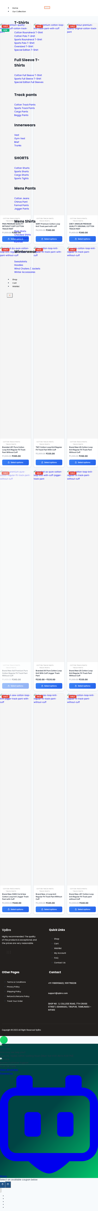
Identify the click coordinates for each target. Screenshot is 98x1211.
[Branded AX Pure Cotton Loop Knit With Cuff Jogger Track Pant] (49, 479)
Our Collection (19, 11)
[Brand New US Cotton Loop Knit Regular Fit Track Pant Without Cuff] (82, 255)
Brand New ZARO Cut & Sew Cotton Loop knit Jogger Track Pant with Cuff (15, 896)
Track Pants (77, 221)
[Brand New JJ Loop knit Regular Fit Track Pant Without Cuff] (49, 702)
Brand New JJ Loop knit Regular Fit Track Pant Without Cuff (49, 896)
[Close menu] (0, 1190)
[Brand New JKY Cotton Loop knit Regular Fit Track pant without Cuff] (82, 702)
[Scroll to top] (2, 1185)
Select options (84, 239)
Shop (14, 279)
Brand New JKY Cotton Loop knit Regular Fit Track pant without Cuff (81, 896)
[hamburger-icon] (47, 7)
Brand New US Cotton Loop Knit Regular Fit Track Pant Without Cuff (81, 449)
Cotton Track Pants (78, 218)
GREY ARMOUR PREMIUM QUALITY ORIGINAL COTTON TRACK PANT (81, 226)
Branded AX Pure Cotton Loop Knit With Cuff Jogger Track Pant (49, 673)
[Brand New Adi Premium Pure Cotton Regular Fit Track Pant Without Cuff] (15, 479)
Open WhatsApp (9, 1069)
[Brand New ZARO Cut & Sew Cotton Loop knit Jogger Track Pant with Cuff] (15, 702)
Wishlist (16, 286)
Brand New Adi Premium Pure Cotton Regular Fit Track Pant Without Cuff (15, 673)
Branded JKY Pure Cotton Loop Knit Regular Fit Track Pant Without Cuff (13, 449)
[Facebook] (10, 952)
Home (15, 8)
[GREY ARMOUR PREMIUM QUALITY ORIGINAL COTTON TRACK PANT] (82, 32)
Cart (14, 283)
